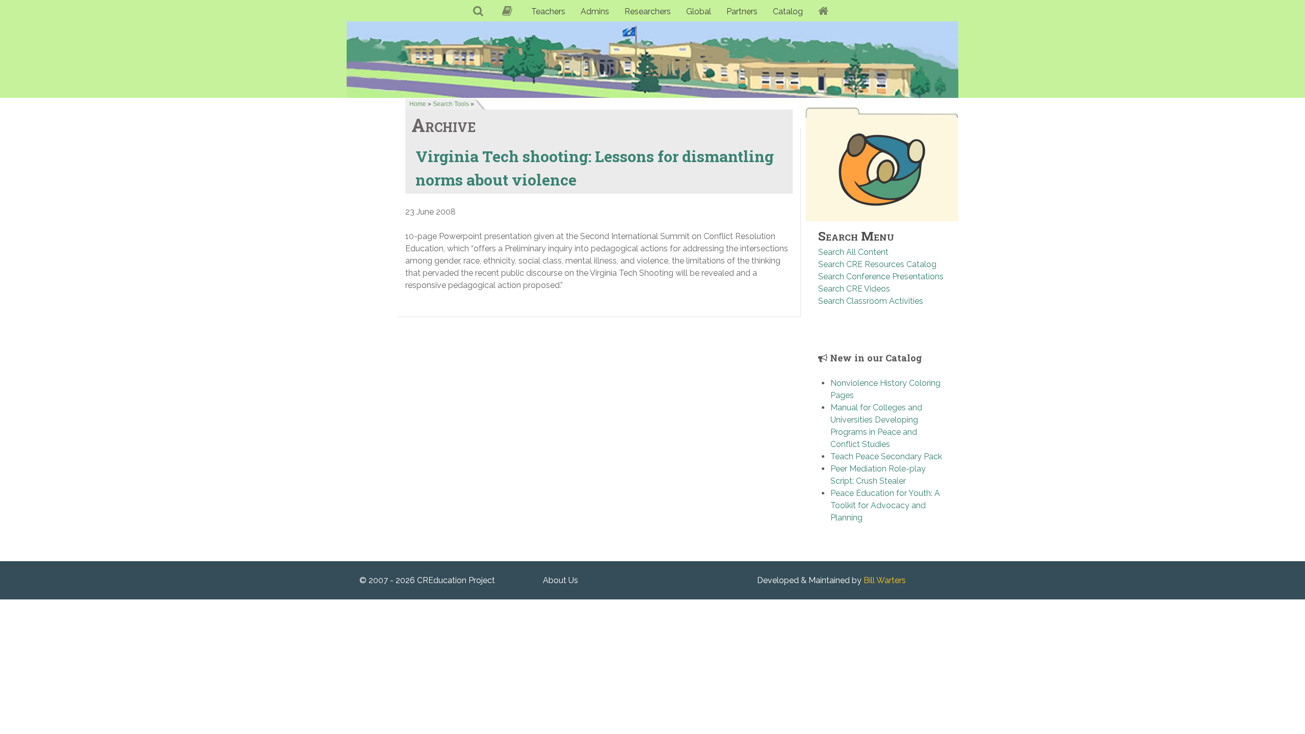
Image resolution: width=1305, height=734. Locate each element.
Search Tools (451, 104)
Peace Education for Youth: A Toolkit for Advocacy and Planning (885, 505)
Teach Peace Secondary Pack (886, 456)
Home (417, 104)
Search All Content (853, 252)
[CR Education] (652, 59)
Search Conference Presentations (881, 276)
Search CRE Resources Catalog (877, 264)
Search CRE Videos (854, 289)
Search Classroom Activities (870, 301)
